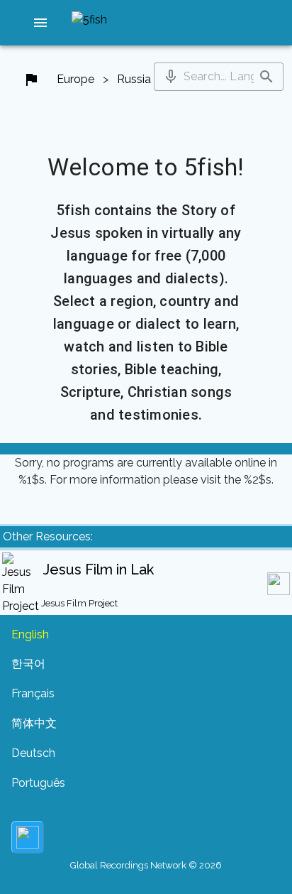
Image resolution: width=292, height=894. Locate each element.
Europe (75, 79)
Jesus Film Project (79, 603)
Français (33, 693)
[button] (40, 22)
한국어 (28, 663)
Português (38, 783)
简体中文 (34, 723)
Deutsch (33, 753)
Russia (134, 79)
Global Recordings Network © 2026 (146, 865)
